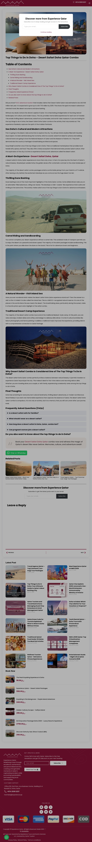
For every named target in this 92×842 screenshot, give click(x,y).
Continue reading (46, 32)
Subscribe (64, 26)
